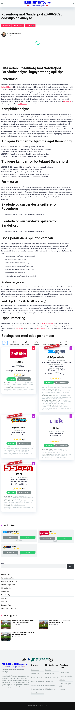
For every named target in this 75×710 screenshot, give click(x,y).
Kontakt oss (35, 674)
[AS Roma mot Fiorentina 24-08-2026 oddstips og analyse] (6, 628)
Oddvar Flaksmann (15, 33)
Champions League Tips (9, 581)
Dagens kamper (65, 672)
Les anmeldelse (24, 379)
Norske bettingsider (51, 677)
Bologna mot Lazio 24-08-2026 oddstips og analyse (59, 621)
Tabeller (62, 690)
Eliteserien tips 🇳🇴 (18, 25)
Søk (2, 563)
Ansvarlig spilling (36, 677)
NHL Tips (4, 602)
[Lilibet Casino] (56, 424)
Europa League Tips (7, 578)
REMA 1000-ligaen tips (65, 685)
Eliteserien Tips (6, 588)
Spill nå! (12, 379)
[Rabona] (18, 358)
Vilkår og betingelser (37, 681)
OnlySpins (15, 532)
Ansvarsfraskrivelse (37, 693)
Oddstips (48, 670)
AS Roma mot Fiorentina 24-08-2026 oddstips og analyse (23, 621)
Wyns (14, 546)
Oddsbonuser (49, 674)
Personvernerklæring (37, 685)
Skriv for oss (35, 670)
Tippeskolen (49, 681)
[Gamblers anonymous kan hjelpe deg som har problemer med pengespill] (24, 661)
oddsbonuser (22, 104)
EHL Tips (4, 598)
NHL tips (62, 680)
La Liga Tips (5, 591)
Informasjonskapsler (37, 689)
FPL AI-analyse (50, 689)
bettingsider (67, 101)
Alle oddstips (6, 25)
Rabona (51, 532)
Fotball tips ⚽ (30, 25)
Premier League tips (66, 676)
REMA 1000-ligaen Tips (8, 608)
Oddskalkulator (50, 685)
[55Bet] (18, 470)
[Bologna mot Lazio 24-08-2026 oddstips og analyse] (43, 628)
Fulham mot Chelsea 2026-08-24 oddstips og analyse (23, 633)
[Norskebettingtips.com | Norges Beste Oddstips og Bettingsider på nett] (37, 4)
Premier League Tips (8, 585)
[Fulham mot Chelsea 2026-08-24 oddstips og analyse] (6, 640)
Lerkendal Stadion (7, 87)
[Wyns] (18, 424)
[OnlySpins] (56, 353)
